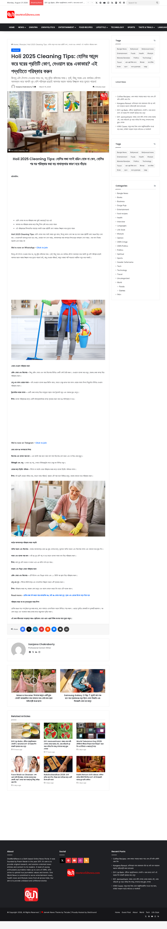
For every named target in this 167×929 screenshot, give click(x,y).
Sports (131, 27)
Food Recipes (86, 27)
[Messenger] (54, 629)
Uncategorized (123, 278)
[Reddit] (47, 629)
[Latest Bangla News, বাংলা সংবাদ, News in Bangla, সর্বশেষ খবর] (23, 14)
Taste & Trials (146, 27)
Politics (136, 58)
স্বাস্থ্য (145, 67)
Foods (133, 53)
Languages (121, 226)
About (135, 912)
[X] (29, 629)
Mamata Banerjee (123, 58)
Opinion (120, 238)
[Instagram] (39, 652)
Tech (119, 266)
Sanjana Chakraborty (24, 87)
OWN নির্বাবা (33, 27)
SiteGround (92, 912)
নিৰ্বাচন (119, 294)
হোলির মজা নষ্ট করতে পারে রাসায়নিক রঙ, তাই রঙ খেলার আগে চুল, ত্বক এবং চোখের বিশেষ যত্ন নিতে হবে (56, 595)
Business (121, 201)
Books (119, 197)
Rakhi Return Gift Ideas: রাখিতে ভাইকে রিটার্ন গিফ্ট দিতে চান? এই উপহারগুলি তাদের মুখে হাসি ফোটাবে (89, 777)
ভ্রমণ (125, 67)
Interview (121, 222)
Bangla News (122, 49)
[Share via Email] (60, 629)
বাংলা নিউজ (150, 62)
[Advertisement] (106, 14)
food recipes (122, 213)
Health (141, 53)
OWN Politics (48, 27)
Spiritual (120, 254)
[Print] (66, 629)
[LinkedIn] (35, 629)
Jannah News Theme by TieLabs (57, 912)
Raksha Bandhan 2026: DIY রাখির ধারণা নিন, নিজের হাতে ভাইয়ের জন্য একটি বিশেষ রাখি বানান (58, 777)
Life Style (121, 230)
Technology (117, 27)
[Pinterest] (41, 629)
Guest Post (126, 912)
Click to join (42, 247)
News (21, 27)
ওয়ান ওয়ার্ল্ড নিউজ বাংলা (130, 62)
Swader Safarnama (125, 262)
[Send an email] (35, 87)
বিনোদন (119, 67)
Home (12, 27)
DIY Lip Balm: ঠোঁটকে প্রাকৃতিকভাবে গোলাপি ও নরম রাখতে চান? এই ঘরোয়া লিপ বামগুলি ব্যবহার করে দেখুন (23, 744)
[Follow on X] (33, 87)
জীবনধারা (142, 62)
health (119, 218)
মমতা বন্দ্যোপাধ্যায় (135, 67)
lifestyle (23, 44)
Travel (119, 62)
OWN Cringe (122, 242)
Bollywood (134, 49)
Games (122, 290)
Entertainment (66, 27)
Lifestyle (101, 27)
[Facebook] (22, 629)
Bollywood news (148, 49)
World (119, 282)
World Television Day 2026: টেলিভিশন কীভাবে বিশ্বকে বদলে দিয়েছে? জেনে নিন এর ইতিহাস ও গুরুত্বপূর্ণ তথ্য (90, 744)
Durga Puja (121, 205)
